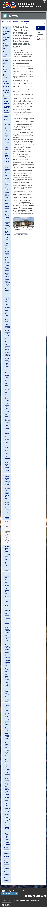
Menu (45, 2)
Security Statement (35, 900)
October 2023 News (6, 867)
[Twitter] (28, 896)
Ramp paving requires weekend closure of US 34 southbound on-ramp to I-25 (7, 279)
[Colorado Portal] (7, 904)
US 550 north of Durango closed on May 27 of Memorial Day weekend (7, 494)
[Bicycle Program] (7, 891)
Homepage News (16, 235)
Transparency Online (6, 902)
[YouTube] (36, 896)
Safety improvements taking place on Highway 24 (7, 334)
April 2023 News (6, 115)
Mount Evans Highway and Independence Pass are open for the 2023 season (7, 749)
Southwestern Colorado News (6, 77)
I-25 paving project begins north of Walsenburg (7, 455)
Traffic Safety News (6, 82)
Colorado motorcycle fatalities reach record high (7, 132)
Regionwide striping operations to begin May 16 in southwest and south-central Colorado (7, 427)
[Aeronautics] (13, 891)
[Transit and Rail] (10, 891)
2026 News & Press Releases (6, 33)
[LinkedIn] (39, 896)
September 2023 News (6, 863)
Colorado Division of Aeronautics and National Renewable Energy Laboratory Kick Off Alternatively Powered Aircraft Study (7, 656)
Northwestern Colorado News (6, 62)
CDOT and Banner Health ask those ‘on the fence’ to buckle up (7, 157)
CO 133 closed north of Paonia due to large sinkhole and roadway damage (7, 190)
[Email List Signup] (42, 896)
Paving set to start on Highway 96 (7, 391)
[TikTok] (34, 896)
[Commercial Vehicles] (24, 891)
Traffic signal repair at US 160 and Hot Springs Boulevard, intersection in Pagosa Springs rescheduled (7, 678)
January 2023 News (6, 102)
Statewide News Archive (6, 91)
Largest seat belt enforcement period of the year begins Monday (7, 442)
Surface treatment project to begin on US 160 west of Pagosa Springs (7, 380)
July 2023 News (6, 852)
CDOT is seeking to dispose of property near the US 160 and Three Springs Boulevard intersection (7, 822)
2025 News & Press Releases (6, 39)
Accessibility (16, 900)
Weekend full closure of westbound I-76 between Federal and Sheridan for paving (7, 297)
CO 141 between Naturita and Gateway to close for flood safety (7, 206)
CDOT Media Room (6, 28)
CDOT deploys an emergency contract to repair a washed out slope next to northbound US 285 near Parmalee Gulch (7, 615)
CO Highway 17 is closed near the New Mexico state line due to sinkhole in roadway (7, 786)
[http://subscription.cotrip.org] (40, 38)
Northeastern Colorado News (6, 70)
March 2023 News (6, 111)
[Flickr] (44, 896)
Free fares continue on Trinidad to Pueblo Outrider (7, 144)
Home (3, 21)
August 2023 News (6, 857)
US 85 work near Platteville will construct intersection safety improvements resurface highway (7, 510)
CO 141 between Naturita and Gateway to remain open (7, 312)
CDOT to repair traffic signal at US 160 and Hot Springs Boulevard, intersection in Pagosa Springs (7, 594)
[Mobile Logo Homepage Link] (21, 5)
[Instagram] (31, 896)
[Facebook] (26, 896)
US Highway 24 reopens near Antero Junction (7, 235)
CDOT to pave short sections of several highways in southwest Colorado (7, 264)
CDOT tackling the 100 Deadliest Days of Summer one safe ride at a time (7, 733)
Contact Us (4, 893)
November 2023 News (6, 873)
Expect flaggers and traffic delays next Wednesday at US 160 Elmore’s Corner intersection (7, 767)
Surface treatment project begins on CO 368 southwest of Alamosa (7, 839)
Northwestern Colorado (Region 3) (21, 234)
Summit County (22, 235)
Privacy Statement (25, 900)
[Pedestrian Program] (21, 891)
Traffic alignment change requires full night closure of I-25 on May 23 (7, 719)
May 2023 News (26, 21)
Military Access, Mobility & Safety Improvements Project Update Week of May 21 (7, 553)
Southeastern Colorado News (6, 54)
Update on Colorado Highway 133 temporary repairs (7, 577)
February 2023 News (7, 107)
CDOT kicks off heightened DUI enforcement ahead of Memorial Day (7, 480)
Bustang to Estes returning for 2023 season (7, 567)
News (7, 21)
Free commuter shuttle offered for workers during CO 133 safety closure (7, 696)
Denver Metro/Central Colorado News (6, 46)
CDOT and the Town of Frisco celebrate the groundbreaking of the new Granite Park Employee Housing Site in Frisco (7, 532)
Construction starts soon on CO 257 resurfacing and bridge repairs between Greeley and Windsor (7, 407)
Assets (8, 124)
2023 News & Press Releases (15, 21)
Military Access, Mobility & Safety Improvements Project (7, 323)
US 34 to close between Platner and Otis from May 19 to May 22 (7, 364)
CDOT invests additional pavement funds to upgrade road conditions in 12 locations (7, 804)
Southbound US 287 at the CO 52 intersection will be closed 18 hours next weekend (7, 222)
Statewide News (6, 87)
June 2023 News (6, 848)
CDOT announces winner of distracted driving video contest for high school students (7, 634)
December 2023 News (6, 879)
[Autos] (18, 891)
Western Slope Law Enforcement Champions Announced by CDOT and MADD (7, 349)
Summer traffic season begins (7, 708)
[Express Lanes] (3, 891)
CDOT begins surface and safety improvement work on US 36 (7, 467)
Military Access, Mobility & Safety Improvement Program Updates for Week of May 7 (7, 248)
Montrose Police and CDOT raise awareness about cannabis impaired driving (7, 174)
